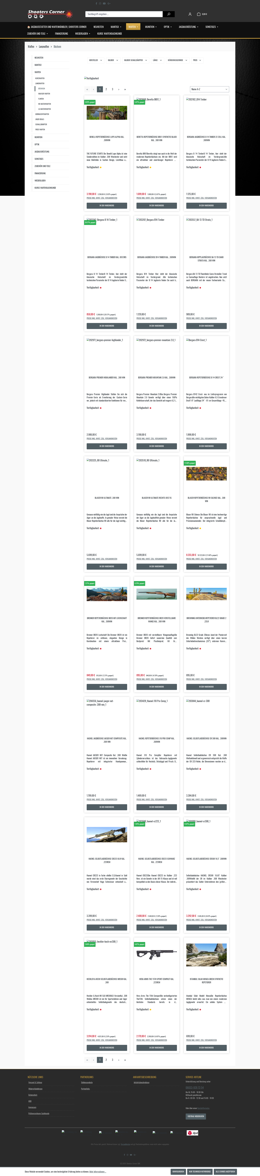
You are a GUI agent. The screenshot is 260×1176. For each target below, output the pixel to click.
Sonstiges (39, 159)
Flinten (41, 99)
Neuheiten (39, 58)
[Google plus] (108, 3)
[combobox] (124, 14)
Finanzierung (40, 173)
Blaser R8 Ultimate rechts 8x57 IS (157, 498)
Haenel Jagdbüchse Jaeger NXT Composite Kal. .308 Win (107, 740)
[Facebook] (96, 3)
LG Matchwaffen (44, 109)
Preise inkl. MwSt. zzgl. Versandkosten (102, 198)
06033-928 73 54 (195, 1087)
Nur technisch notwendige (200, 1172)
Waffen (38, 72)
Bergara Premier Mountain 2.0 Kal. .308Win (156, 378)
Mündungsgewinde (175, 60)
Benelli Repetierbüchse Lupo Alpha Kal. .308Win (107, 138)
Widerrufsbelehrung (35, 1089)
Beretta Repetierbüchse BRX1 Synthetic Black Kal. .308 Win (157, 138)
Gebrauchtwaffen (42, 114)
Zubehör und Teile (42, 166)
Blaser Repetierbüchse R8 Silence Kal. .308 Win (206, 499)
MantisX (38, 65)
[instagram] (100, 3)
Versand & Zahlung (35, 1083)
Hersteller (93, 60)
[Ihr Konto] (190, 14)
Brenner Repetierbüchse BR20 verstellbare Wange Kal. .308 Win (157, 620)
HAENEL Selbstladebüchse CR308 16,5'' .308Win (206, 859)
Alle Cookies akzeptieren (225, 1172)
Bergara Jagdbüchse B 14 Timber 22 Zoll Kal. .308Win (206, 138)
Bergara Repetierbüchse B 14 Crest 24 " (206, 378)
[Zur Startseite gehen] (50, 14)
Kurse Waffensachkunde (45, 188)
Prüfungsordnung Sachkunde (38, 1114)
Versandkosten (125, 1144)
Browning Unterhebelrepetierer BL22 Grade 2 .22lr (206, 620)
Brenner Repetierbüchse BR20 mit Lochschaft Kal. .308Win (107, 620)
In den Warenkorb (107, 206)
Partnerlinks (85, 1089)
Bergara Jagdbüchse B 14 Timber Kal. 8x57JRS (106, 257)
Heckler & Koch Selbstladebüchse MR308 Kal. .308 (107, 981)
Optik (37, 144)
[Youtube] (104, 3)
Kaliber (111, 60)
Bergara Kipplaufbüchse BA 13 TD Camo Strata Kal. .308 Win (206, 259)
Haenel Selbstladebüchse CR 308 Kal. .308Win (206, 739)
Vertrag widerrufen (196, 1116)
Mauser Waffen (44, 94)
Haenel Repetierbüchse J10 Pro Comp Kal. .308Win (157, 740)
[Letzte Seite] (125, 89)
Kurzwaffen (39, 78)
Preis (195, 60)
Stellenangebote (87, 1083)
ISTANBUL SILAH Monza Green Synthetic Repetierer (206, 981)
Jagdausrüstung (42, 152)
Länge (155, 60)
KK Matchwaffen (44, 104)
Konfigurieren (178, 1172)
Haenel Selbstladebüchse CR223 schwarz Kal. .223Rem (156, 860)
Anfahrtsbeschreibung (141, 1083)
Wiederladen (40, 181)
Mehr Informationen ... (97, 1172)
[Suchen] (169, 14)
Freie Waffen (40, 130)
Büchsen (41, 89)
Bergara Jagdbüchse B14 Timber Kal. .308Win (156, 257)
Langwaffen (39, 83)
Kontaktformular (203, 1108)
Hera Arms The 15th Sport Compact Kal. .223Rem (156, 981)
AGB (29, 1101)
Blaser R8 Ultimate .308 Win (107, 498)
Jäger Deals (39, 119)
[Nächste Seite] (119, 89)
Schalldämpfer (41, 124)
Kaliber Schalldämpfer (133, 60)
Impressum (32, 1107)
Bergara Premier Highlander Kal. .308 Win (107, 378)
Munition (38, 137)
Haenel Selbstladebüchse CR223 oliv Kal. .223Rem (107, 860)
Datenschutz (32, 1095)
